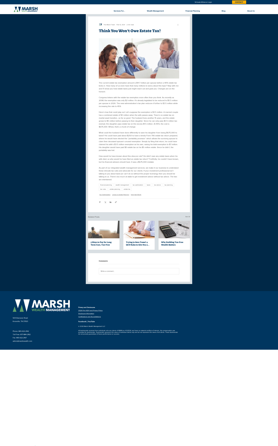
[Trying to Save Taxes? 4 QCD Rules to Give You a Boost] (139, 229)
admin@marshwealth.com (22, 341)
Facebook (82, 321)
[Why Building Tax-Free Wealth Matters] (174, 229)
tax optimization (138, 185)
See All (187, 216)
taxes (148, 185)
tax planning (169, 185)
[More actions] (178, 24)
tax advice (157, 185)
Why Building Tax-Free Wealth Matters (172, 243)
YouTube (91, 321)
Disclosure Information (86, 313)
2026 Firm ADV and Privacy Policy (90, 310)
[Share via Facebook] (100, 202)
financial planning (106, 185)
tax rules (103, 189)
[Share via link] (116, 202)
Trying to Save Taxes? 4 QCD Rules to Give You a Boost (137, 243)
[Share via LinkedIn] (110, 202)
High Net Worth (136, 195)
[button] (128, 11)
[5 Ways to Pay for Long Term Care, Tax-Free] (103, 229)
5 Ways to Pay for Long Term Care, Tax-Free (101, 243)
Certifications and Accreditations (89, 317)
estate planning (115, 189)
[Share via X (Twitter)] (105, 202)
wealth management (122, 185)
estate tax (127, 189)
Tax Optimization (104, 195)
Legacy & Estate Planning (120, 195)
